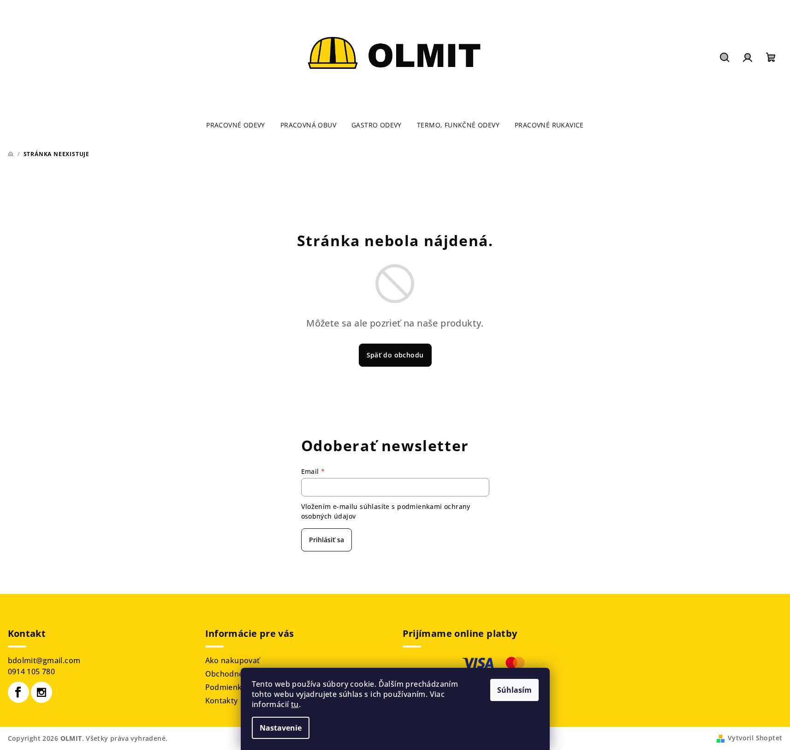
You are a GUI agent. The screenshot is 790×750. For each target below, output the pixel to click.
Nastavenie (281, 728)
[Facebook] (18, 692)
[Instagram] (41, 692)
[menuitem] (236, 125)
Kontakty (221, 701)
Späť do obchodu (395, 355)
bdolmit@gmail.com (44, 660)
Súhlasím (514, 690)
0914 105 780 (31, 671)
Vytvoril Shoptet (755, 737)
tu (295, 704)
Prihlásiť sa (326, 539)
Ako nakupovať (232, 660)
